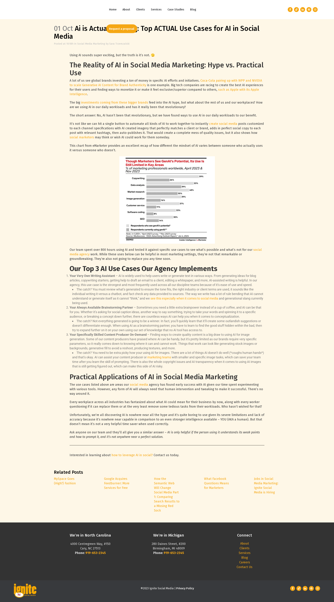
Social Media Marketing (91, 43)
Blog (244, 558)
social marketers (82, 137)
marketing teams (159, 357)
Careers (244, 562)
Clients (244, 548)
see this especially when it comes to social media (184, 298)
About (244, 543)
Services (244, 553)
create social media (223, 124)
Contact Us (244, 567)
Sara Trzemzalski (119, 43)
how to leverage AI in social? (132, 455)
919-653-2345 (174, 553)
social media (139, 385)
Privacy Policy (185, 588)
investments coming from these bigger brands (114, 102)
